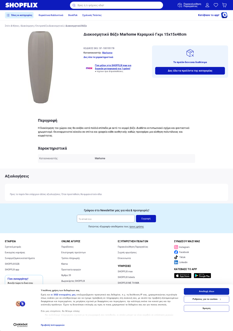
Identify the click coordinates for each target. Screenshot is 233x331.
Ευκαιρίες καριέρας (15, 252)
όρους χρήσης (136, 226)
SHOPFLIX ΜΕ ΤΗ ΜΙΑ (128, 283)
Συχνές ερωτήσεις (127, 252)
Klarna (64, 264)
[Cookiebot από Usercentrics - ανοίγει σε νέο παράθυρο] (20, 325)
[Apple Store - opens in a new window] (183, 275)
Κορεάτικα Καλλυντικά (51, 15)
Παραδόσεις (67, 247)
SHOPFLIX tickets (126, 277)
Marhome (107, 52)
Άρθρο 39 (66, 275)
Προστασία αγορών (71, 269)
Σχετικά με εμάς (13, 247)
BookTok (72, 15)
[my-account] (207, 5)
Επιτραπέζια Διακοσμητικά (50, 26)
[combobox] (116, 5)
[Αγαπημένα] (216, 5)
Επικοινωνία (124, 258)
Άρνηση (206, 308)
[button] (225, 5)
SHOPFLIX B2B (12, 264)
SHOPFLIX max (125, 271)
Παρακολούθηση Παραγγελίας (133, 247)
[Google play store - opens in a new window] (202, 275)
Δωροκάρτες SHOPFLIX (73, 281)
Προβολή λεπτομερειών (53, 325)
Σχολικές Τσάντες (92, 15)
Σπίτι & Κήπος (12, 26)
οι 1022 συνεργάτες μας (63, 294)
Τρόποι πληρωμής (70, 258)
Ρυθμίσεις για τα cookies (205, 299)
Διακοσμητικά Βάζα (76, 26)
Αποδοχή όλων (206, 291)
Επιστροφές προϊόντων (73, 252)
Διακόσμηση (27, 26)
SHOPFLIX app (12, 269)
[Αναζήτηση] (74, 5)
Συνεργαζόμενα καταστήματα (20, 258)
